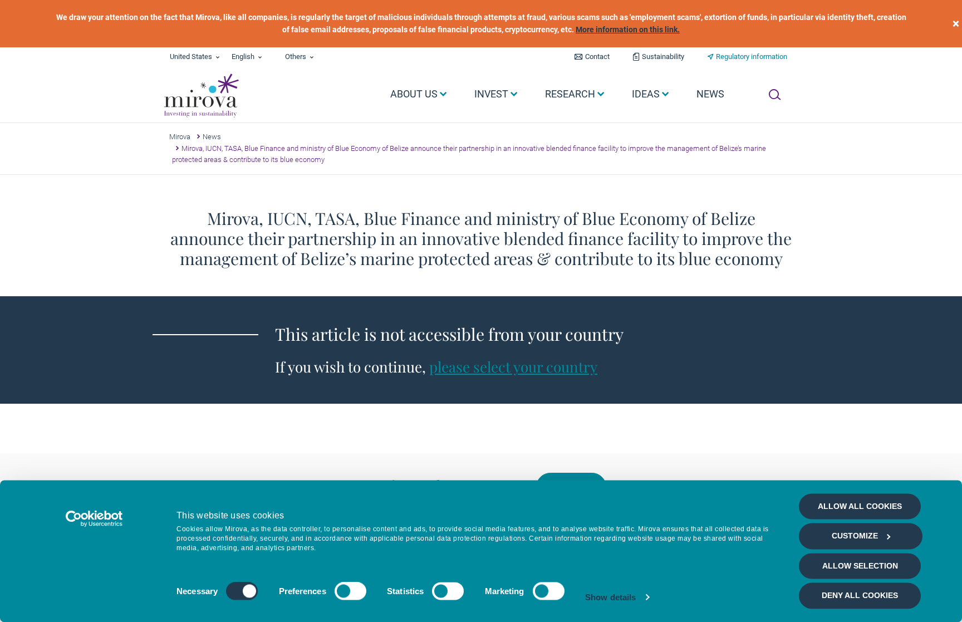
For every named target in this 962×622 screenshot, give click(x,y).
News (212, 137)
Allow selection (860, 565)
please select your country (513, 366)
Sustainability (663, 56)
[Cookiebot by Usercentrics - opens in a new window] (94, 518)
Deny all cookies (860, 595)
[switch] (350, 591)
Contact (597, 56)
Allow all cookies (860, 506)
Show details (610, 597)
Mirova (179, 137)
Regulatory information (751, 56)
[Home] (200, 96)
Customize (855, 536)
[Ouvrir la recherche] (775, 94)
